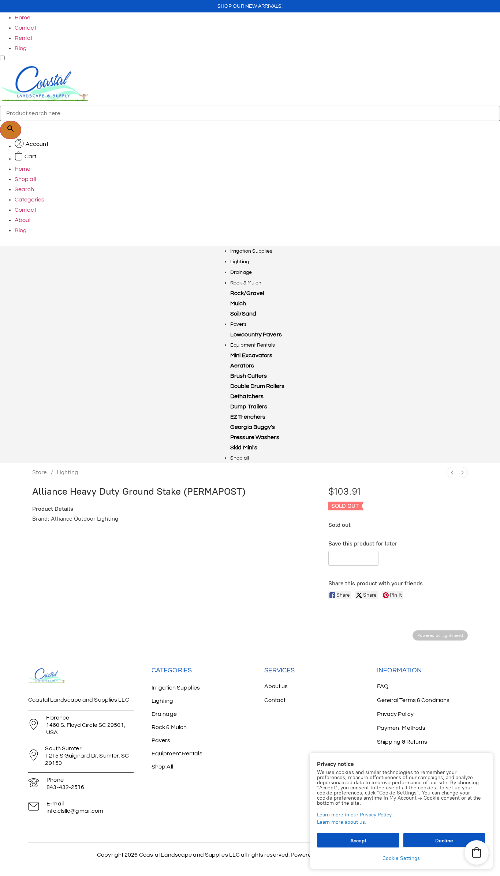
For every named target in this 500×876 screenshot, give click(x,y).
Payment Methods (401, 728)
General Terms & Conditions (413, 700)
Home (22, 17)
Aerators (242, 366)
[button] (353, 558)
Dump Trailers (248, 406)
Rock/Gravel (247, 293)
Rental (23, 38)
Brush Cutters (248, 376)
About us (276, 686)
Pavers (238, 324)
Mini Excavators (251, 355)
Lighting (239, 261)
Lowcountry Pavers (256, 334)
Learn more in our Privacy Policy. (355, 815)
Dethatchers (247, 396)
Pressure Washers (254, 437)
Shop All (162, 767)
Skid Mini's (243, 447)
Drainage (241, 272)
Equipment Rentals (252, 345)
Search (24, 189)
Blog (21, 48)
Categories (29, 200)
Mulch (238, 303)
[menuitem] (452, 472)
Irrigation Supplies (251, 251)
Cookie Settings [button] (401, 858)
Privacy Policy (395, 714)
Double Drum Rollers (257, 386)
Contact (25, 28)
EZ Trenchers (247, 417)
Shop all (25, 179)
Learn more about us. (341, 822)
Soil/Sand (243, 314)
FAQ (382, 686)
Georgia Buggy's (252, 427)
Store (39, 472)
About (23, 220)
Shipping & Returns (402, 742)
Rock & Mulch (245, 283)
